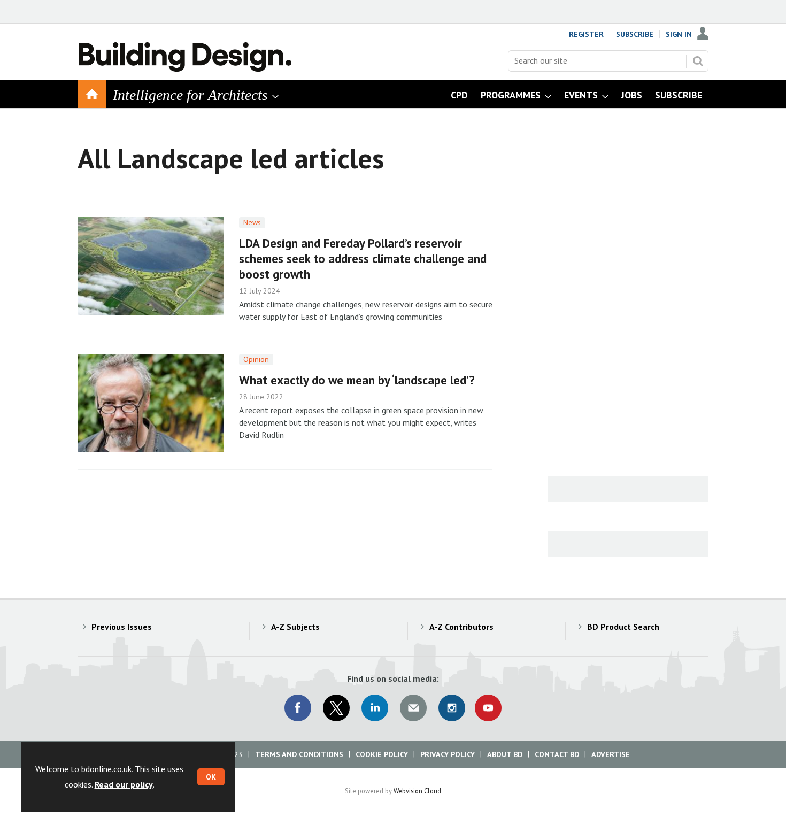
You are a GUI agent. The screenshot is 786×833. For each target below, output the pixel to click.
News (252, 222)
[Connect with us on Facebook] (298, 708)
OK (211, 777)
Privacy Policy (447, 754)
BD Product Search (623, 626)
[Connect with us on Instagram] (452, 708)
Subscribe (634, 34)
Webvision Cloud (417, 790)
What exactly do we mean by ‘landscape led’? (357, 380)
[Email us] (413, 708)
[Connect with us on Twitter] (336, 708)
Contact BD (557, 754)
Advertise (610, 754)
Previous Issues (121, 626)
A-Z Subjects (295, 626)
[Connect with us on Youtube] (488, 708)
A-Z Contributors (461, 626)
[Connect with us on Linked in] (375, 708)
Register (586, 34)
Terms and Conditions (299, 754)
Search (697, 61)
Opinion (256, 359)
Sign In (679, 34)
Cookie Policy (382, 754)
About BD (504, 754)
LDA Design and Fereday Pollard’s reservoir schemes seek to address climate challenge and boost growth (363, 258)
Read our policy (124, 784)
